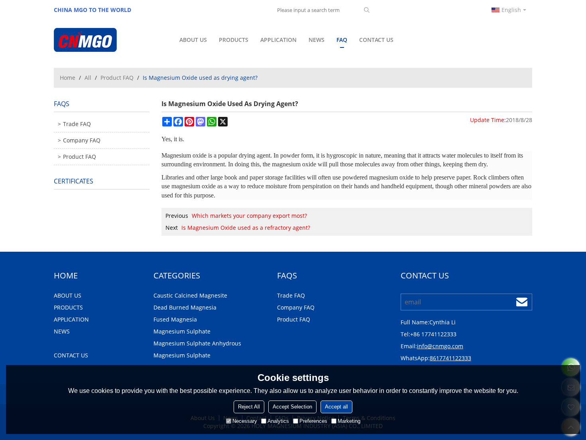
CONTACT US (376, 39)
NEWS (316, 39)
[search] (367, 10)
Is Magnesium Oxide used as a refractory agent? (245, 227)
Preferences (313, 421)
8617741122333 (450, 358)
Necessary (244, 421)
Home (67, 77)
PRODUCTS (233, 39)
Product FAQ (117, 77)
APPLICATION (278, 39)
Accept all (336, 407)
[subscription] (522, 302)
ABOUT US (193, 39)
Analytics (278, 421)
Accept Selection (292, 407)
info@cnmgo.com (440, 346)
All (88, 77)
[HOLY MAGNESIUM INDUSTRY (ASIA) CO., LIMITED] (109, 40)
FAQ (341, 39)
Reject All (249, 407)
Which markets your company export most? (249, 215)
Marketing (349, 421)
